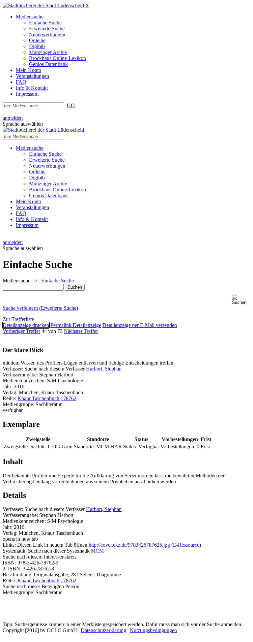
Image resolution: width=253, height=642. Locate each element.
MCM (97, 551)
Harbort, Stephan (104, 368)
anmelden (13, 118)
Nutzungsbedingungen (153, 630)
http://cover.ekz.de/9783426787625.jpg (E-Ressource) (145, 545)
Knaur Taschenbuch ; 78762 (46, 398)
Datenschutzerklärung (103, 630)
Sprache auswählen (23, 124)
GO (71, 105)
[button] (241, 300)
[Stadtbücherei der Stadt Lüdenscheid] (43, 5)
